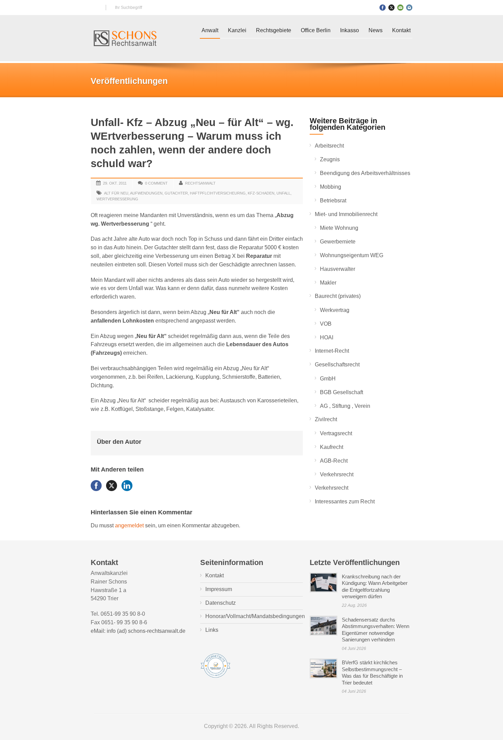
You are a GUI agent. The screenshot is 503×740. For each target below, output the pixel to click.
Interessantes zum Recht (345, 501)
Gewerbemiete (338, 241)
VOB (326, 324)
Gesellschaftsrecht (337, 364)
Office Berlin (316, 30)
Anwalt (210, 30)
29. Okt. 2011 (115, 183)
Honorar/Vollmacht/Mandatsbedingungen (255, 616)
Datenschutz (220, 603)
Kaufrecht (331, 447)
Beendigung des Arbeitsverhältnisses (365, 173)
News (376, 30)
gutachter (176, 193)
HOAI (326, 337)
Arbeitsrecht (329, 146)
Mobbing (330, 187)
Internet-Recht (332, 351)
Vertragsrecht (336, 433)
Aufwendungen (146, 193)
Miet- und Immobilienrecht (346, 214)
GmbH (328, 378)
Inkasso (349, 30)
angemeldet (129, 525)
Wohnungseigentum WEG (351, 255)
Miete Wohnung (339, 228)
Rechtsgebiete (273, 30)
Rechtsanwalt (200, 183)
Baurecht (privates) (338, 296)
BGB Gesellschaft (341, 392)
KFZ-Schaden (261, 193)
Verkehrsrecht (336, 474)
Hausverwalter (337, 269)
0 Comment (156, 183)
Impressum (218, 589)
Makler (328, 283)
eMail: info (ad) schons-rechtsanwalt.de (138, 631)
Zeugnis (330, 159)
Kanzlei (237, 30)
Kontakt (401, 30)
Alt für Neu (116, 193)
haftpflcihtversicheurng (218, 193)
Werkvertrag (334, 310)
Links (211, 630)
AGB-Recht (334, 461)
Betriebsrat (333, 200)
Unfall (283, 193)
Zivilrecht (326, 419)
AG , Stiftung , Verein (345, 406)
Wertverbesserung (117, 199)
